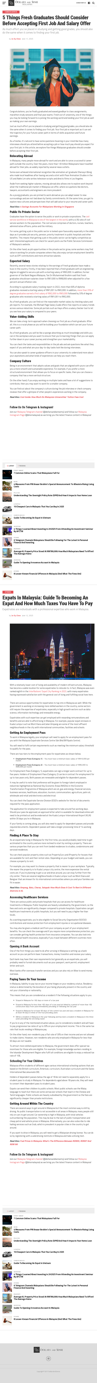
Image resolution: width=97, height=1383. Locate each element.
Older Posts (48, 1337)
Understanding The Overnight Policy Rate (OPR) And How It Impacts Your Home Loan (53, 495)
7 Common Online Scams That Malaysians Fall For (37, 473)
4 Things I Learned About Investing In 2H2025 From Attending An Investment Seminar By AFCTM (53, 530)
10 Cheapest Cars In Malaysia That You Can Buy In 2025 (39, 506)
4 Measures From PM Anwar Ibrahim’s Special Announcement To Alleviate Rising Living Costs (54, 485)
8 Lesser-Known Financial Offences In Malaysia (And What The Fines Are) (47, 573)
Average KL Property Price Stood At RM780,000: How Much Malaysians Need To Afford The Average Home (54, 552)
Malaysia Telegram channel (29, 411)
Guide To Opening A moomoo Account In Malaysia (36, 562)
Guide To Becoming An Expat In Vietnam (32, 517)
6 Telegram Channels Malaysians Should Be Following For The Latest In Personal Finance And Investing (51, 541)
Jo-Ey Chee (16, 38)
